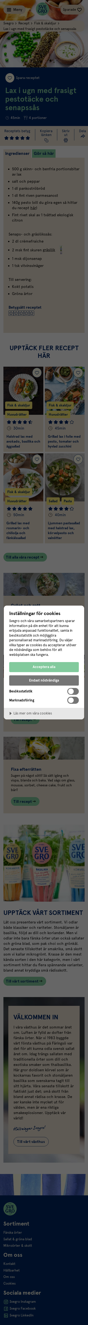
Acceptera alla (44, 667)
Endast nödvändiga (44, 680)
